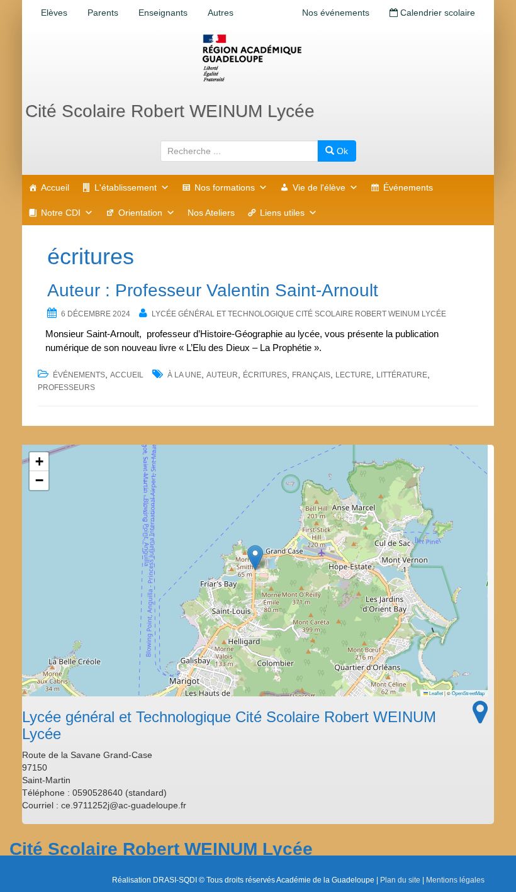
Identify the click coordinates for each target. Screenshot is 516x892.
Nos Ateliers (211, 213)
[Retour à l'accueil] (258, 57)
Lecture (353, 375)
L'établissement (125, 187)
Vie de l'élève (319, 187)
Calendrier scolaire (436, 13)
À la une (184, 375)
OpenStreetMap (468, 692)
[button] (255, 558)
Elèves (54, 13)
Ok (341, 151)
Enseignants (163, 13)
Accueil (55, 187)
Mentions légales (455, 880)
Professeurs (66, 387)
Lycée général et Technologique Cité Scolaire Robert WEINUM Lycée (299, 313)
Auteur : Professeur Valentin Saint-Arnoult (212, 290)
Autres (220, 13)
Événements (408, 187)
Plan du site (400, 880)
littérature (401, 375)
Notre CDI (61, 213)
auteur (222, 375)
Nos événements (335, 13)
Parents (102, 13)
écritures (265, 375)
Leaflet (435, 692)
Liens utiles (282, 213)
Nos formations (224, 187)
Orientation (140, 213)
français (311, 375)
